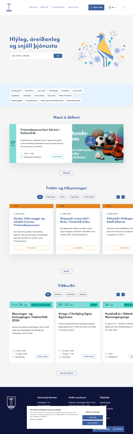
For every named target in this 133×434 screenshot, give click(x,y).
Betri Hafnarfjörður (106, 409)
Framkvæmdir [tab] (89, 197)
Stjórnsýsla (73, 7)
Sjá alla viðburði (66, 373)
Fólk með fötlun (65, 96)
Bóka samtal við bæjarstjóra (52, 101)
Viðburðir (66, 173)
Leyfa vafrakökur (92, 423)
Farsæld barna (31, 101)
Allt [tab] (40, 197)
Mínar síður (98, 7)
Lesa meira (57, 157)
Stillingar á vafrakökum (93, 412)
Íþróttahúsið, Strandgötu (32, 157)
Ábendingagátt (105, 403)
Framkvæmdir (58, 7)
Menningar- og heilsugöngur (41, 305)
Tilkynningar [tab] (50, 197)
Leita (58, 56)
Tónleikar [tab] (57, 294)
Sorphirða (65, 91)
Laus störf (41, 91)
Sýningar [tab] (83, 294)
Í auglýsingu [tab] (74, 197)
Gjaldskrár (15, 96)
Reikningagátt (16, 101)
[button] (118, 197)
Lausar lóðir (77, 91)
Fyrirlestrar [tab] (70, 294)
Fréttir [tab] (62, 197)
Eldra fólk (51, 96)
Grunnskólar (39, 96)
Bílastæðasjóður (73, 101)
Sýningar (94, 305)
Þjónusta (33, 7)
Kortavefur (29, 91)
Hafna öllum (92, 417)
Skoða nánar (42, 356)
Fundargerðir (16, 91)
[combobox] (36, 56)
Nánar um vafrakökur (36, 419)
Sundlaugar (53, 91)
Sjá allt (66, 271)
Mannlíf (44, 7)
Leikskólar (27, 96)
